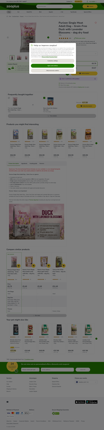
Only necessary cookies (52, 70)
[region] (52, 58)
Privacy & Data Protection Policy (49, 57)
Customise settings (53, 61)
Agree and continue (52, 65)
